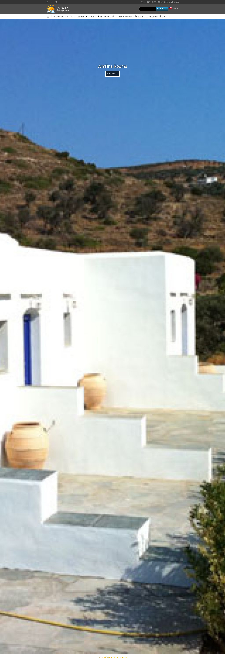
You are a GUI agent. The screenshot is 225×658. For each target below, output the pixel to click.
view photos (112, 74)
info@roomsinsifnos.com (170, 2)
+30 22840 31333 (150, 2)
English (174, 8)
